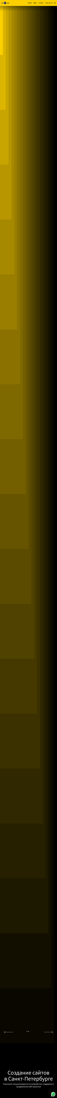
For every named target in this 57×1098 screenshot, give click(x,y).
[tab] (28, 1031)
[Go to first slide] (48, 1032)
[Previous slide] (8, 1032)
